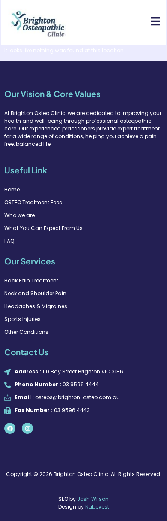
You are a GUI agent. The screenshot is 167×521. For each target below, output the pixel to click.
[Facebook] (9, 428)
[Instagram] (27, 428)
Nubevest (97, 506)
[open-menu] (150, 22)
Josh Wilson (93, 499)
